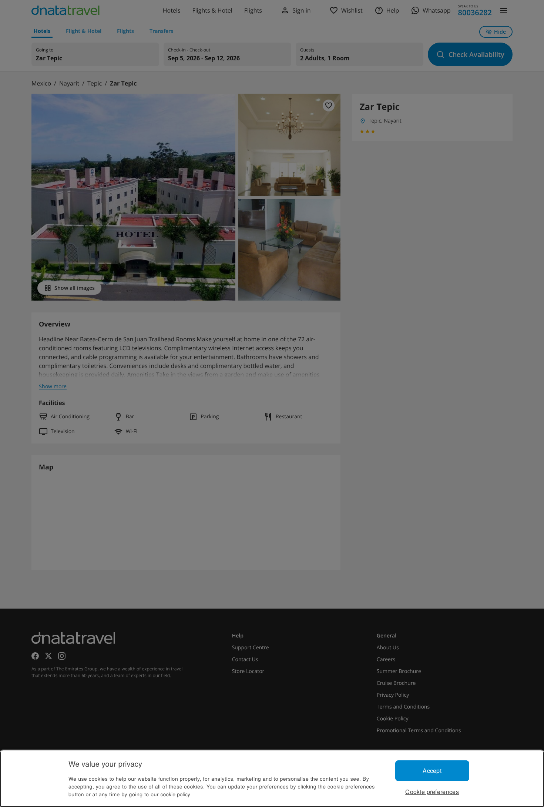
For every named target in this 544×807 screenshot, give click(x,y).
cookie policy (175, 794)
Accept (432, 770)
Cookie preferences (432, 791)
